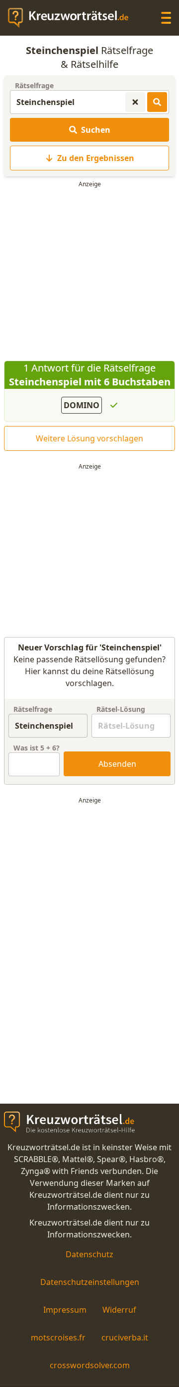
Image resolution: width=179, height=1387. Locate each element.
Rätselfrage (34, 85)
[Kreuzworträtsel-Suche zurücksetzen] (135, 102)
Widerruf (119, 1309)
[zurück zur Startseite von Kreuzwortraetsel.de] (73, 18)
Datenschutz (89, 1254)
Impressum (65, 1309)
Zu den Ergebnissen (95, 158)
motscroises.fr (58, 1337)
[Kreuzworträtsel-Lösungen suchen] (157, 102)
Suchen (95, 129)
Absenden (117, 763)
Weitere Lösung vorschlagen (89, 438)
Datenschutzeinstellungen (89, 1282)
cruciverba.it (124, 1337)
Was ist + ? (36, 747)
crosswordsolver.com (90, 1365)
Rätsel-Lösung (120, 709)
